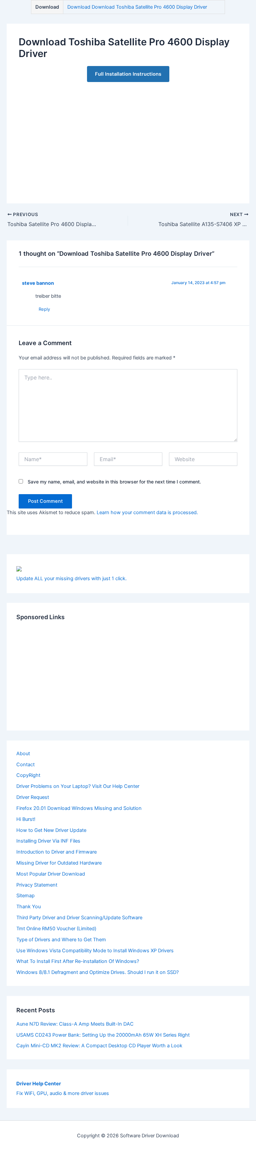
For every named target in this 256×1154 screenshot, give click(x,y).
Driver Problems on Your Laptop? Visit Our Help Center (77, 786)
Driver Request (32, 797)
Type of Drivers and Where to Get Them (61, 940)
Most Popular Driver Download (50, 874)
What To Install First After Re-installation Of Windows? (77, 961)
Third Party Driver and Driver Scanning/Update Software (79, 918)
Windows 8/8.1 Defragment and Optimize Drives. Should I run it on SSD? (97, 972)
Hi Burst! (25, 819)
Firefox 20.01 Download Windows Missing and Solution (79, 808)
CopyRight (28, 775)
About (23, 754)
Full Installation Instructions (128, 74)
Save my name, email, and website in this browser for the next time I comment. (114, 481)
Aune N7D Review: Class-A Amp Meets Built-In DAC (75, 1024)
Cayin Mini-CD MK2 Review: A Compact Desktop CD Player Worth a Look (99, 1046)
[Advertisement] (128, 136)
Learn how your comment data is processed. (147, 512)
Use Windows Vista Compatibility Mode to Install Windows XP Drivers (95, 951)
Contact (25, 765)
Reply (44, 309)
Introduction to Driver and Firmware (56, 852)
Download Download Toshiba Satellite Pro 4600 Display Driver (137, 7)
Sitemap (25, 896)
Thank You (28, 907)
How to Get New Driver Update (51, 830)
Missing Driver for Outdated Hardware (59, 863)
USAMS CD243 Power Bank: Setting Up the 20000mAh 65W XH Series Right (103, 1035)
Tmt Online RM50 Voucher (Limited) (56, 929)
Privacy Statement (36, 885)
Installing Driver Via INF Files (48, 841)
